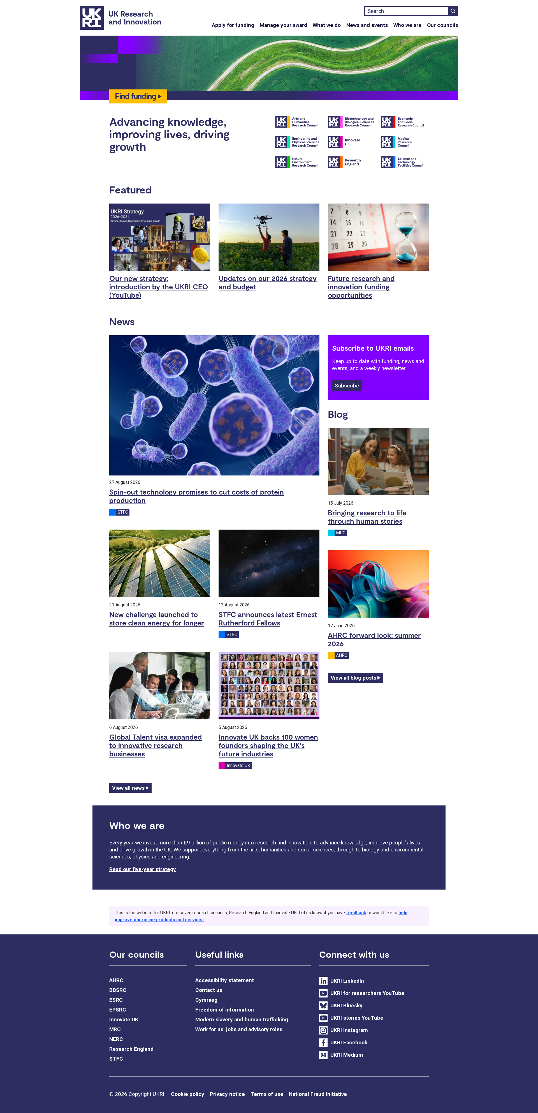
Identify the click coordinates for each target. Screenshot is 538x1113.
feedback (356, 912)
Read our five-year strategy (142, 869)
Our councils (442, 25)
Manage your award (283, 25)
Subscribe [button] (347, 385)
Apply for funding (233, 25)
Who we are (407, 25)
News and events (367, 25)
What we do (327, 25)
